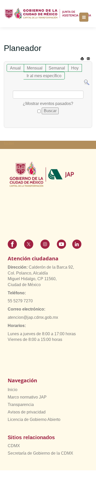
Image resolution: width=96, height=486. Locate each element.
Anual (15, 68)
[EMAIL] (88, 59)
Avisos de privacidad (27, 412)
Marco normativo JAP (27, 397)
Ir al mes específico (44, 76)
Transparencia (21, 404)
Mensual (34, 68)
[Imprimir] (82, 59)
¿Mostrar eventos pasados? (48, 103)
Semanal (57, 68)
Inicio (12, 389)
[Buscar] (86, 82)
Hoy (75, 68)
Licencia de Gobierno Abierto (34, 419)
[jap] (48, 13)
